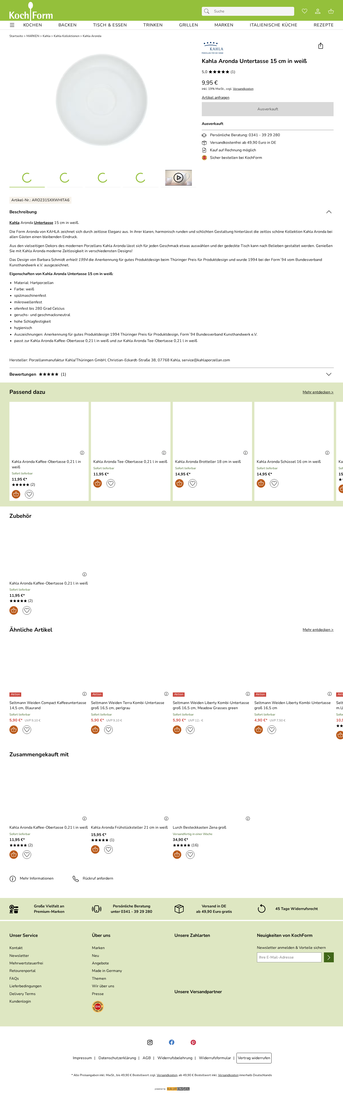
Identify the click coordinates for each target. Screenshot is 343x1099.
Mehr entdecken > (318, 392)
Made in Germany (107, 970)
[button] (321, 46)
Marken (98, 948)
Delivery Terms (22, 993)
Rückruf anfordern (98, 878)
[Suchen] (207, 11)
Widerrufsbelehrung (174, 1058)
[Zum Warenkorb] (331, 11)
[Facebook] (171, 1042)
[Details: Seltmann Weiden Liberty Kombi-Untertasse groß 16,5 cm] (260, 694)
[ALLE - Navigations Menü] (12, 25)
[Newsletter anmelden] (329, 957)
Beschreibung (23, 212)
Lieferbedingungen (25, 986)
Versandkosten (243, 89)
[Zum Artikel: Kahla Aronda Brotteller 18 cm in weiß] (212, 429)
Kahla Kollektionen (66, 36)
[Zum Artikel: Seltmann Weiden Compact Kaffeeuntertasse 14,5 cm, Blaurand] (49, 670)
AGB (147, 1058)
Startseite (16, 36)
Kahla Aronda (92, 36)
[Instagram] (150, 1042)
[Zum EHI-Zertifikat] (205, 157)
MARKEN (32, 36)
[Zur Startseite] (31, 11)
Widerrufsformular (215, 1058)
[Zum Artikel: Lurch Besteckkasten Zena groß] (212, 795)
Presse (98, 993)
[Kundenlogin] (318, 11)
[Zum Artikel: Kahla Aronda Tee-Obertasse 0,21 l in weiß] (130, 429)
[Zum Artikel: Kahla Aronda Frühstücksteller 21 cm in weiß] (130, 795)
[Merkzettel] (304, 11)
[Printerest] (193, 1042)
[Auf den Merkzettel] (29, 494)
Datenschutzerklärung (117, 1058)
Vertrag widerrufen (254, 1058)
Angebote (100, 963)
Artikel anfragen (215, 97)
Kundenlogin (20, 1001)
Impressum (82, 1058)
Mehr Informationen (37, 878)
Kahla (46, 36)
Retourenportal (22, 970)
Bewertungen (37, 374)
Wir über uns (103, 986)
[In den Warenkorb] (16, 494)
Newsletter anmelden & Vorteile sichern (291, 947)
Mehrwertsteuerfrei (26, 963)
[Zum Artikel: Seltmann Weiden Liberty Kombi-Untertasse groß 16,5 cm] (294, 670)
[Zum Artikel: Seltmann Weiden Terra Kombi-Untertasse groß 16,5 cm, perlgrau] (130, 670)
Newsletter (19, 955)
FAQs (14, 978)
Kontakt (16, 948)
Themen (99, 978)
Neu (95, 955)
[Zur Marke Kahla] (212, 48)
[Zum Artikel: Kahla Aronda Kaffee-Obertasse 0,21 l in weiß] (49, 429)
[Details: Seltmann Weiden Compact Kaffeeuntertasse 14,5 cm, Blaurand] (15, 694)
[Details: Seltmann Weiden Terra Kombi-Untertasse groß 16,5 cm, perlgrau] (97, 694)
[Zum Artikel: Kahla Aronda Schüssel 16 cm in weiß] (294, 429)
